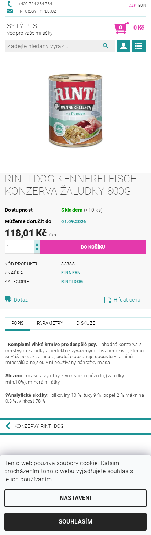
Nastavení (75, 498)
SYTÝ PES (29, 29)
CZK (133, 5)
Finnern (71, 272)
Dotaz (21, 300)
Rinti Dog (72, 281)
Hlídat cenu (127, 300)
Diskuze (86, 323)
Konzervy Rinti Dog (39, 426)
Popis (17, 323)
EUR (142, 5)
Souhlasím (75, 521)
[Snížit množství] (37, 250)
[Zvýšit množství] (37, 243)
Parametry (50, 323)
